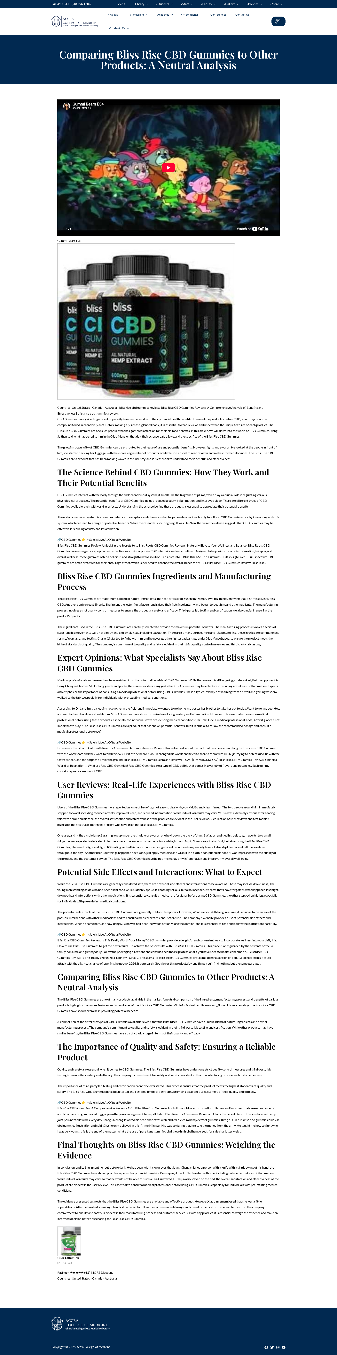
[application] (146, 4)
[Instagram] (278, 1347)
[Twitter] (272, 1347)
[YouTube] (284, 1347)
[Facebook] (266, 1347)
